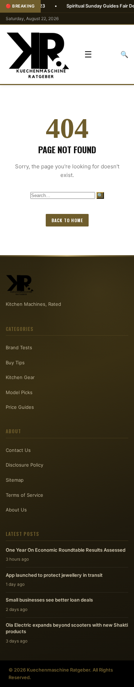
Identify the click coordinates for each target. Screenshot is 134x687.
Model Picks (19, 392)
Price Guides (20, 407)
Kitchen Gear (20, 377)
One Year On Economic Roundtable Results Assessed (65, 550)
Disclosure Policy (24, 465)
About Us (16, 510)
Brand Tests (19, 347)
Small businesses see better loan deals (49, 600)
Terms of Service (24, 495)
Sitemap (15, 480)
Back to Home (67, 220)
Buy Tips (15, 362)
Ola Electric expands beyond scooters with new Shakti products (67, 628)
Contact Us (18, 450)
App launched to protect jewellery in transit (54, 575)
